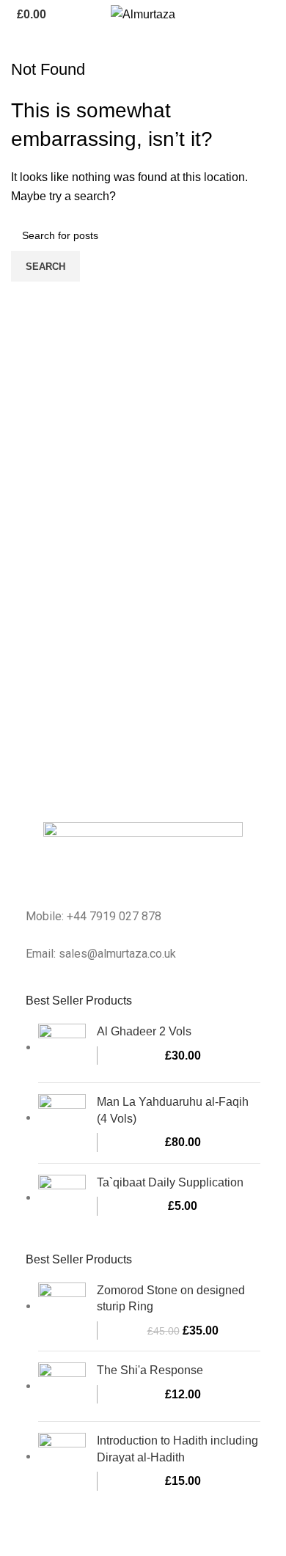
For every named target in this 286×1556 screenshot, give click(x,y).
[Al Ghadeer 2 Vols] (62, 1047)
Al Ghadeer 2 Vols (144, 1031)
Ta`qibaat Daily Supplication (170, 1182)
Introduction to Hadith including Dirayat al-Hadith (177, 1448)
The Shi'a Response (150, 1370)
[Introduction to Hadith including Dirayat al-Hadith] (62, 1461)
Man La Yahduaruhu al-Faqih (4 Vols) (173, 1110)
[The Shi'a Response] (62, 1386)
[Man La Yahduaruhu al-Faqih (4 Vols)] (62, 1122)
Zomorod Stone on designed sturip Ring (171, 1298)
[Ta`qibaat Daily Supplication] (62, 1198)
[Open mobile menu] (269, 14)
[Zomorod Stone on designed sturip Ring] (62, 1311)
